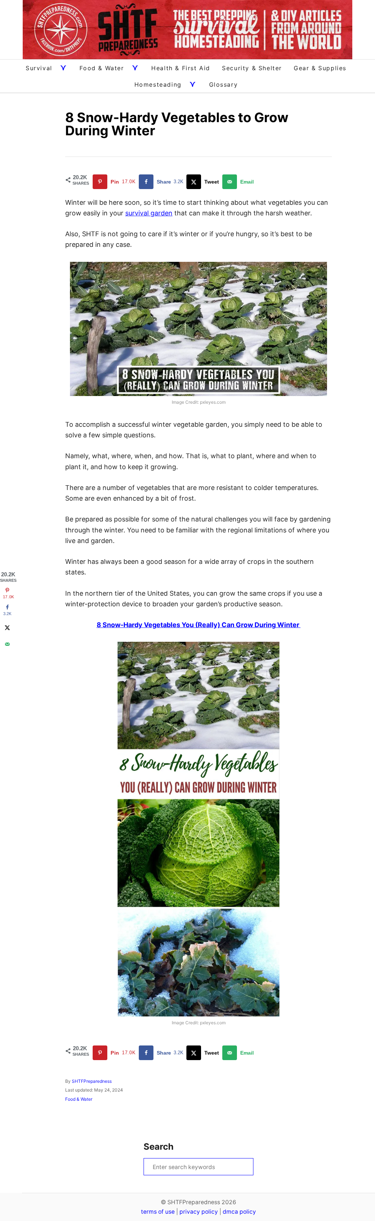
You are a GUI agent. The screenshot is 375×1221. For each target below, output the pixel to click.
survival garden (148, 213)
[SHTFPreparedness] (187, 29)
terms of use (158, 1211)
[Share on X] (7, 627)
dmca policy (239, 1211)
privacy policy (198, 1211)
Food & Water (78, 1099)
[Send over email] (7, 644)
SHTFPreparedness (92, 1081)
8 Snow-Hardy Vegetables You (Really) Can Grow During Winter (199, 625)
